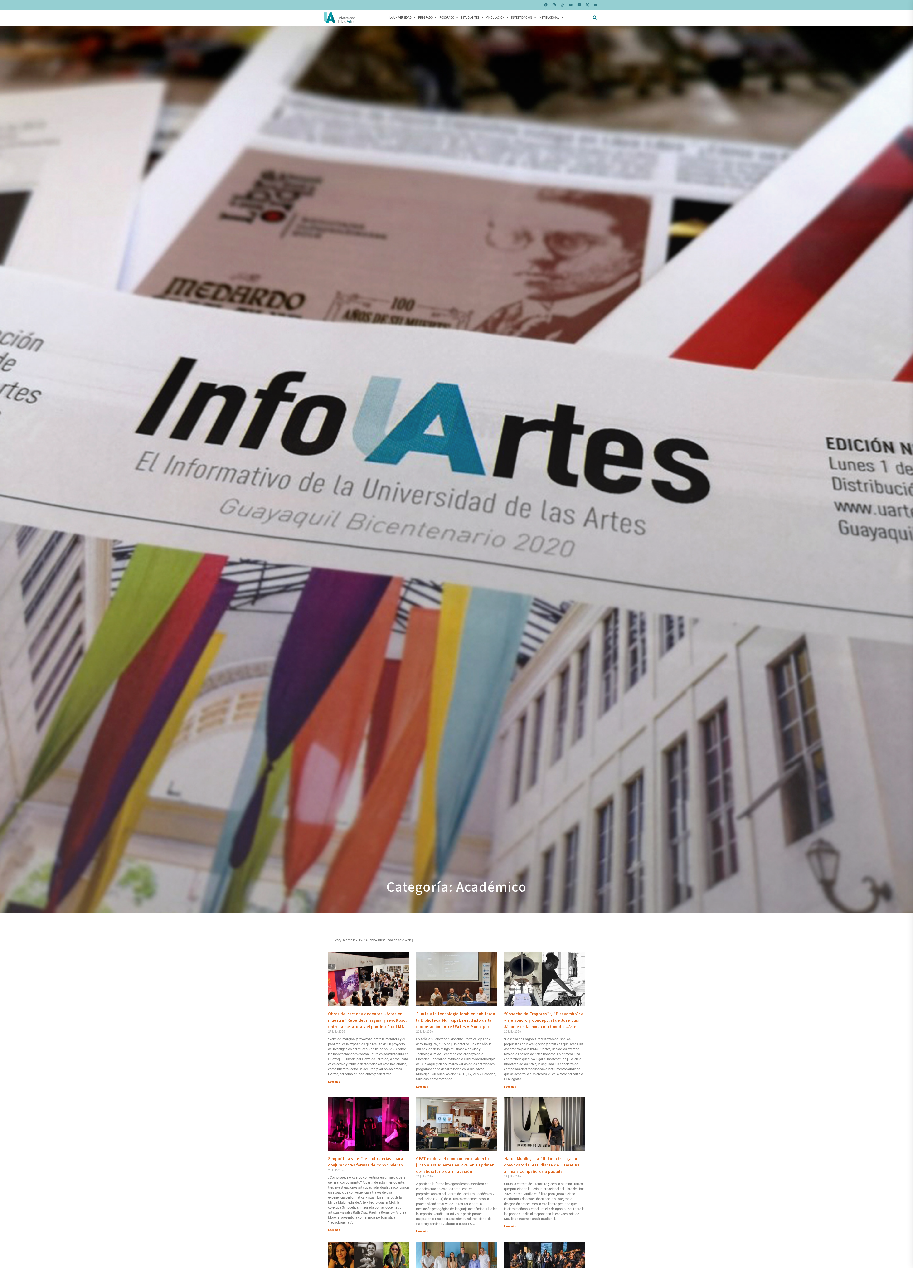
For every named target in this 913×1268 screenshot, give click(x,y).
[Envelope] (595, 4)
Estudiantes (470, 17)
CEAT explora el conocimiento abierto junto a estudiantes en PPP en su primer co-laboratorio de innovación (455, 1165)
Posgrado (446, 17)
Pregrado (425, 17)
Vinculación (495, 17)
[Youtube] (570, 4)
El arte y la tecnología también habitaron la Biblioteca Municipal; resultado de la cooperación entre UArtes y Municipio (455, 1020)
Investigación (521, 17)
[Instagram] (554, 4)
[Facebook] (545, 4)
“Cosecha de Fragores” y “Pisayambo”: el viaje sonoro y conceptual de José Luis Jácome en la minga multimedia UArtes (544, 1020)
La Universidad (400, 17)
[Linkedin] (579, 4)
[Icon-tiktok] (562, 4)
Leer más (334, 1082)
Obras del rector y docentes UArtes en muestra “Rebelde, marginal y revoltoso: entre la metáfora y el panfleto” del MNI (367, 1020)
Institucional (549, 17)
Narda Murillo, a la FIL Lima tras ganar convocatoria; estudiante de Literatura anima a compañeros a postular (542, 1165)
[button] (595, 18)
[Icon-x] (587, 4)
